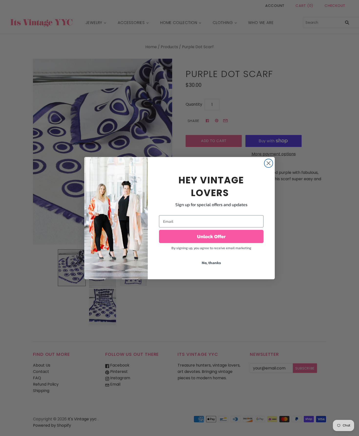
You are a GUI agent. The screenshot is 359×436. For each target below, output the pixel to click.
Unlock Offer (211, 236)
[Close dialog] (268, 163)
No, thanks (211, 263)
